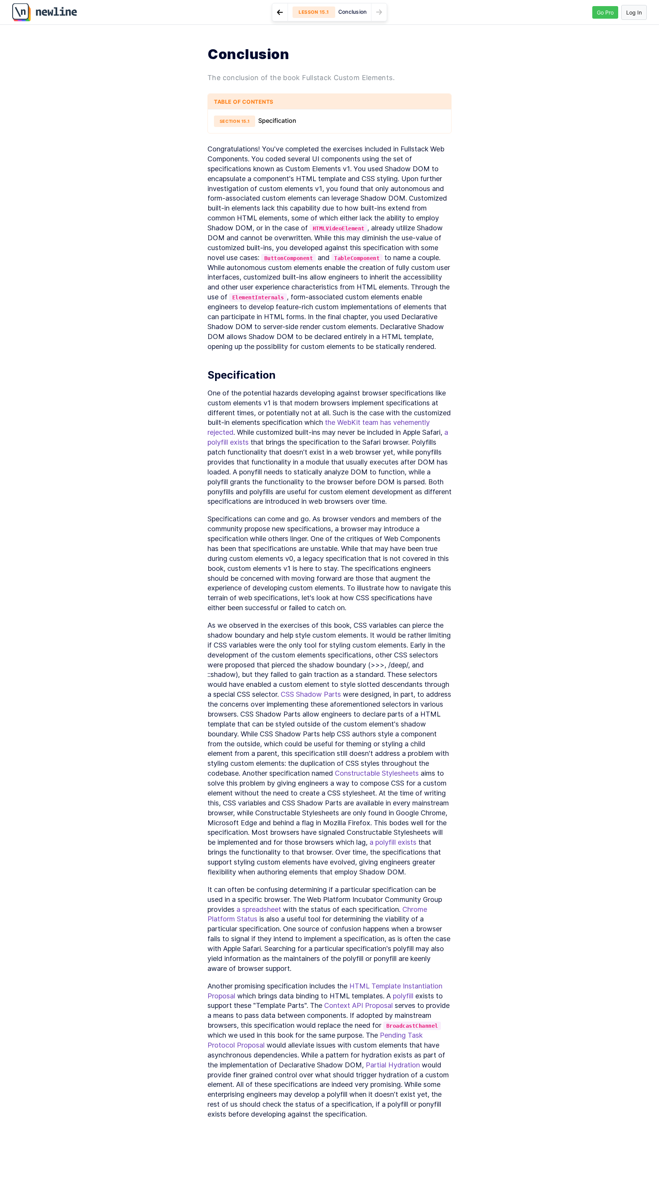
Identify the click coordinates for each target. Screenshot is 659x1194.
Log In (634, 12)
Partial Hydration (393, 1065)
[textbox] (329, 631)
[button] (329, 12)
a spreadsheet (258, 909)
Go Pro (605, 12)
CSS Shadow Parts (311, 694)
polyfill (403, 996)
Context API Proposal (358, 1005)
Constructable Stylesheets (377, 773)
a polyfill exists (393, 842)
